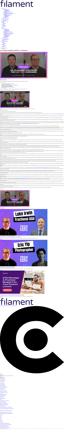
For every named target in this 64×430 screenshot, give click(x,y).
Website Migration (6, 36)
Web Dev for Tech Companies (3, 403)
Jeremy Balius (12, 81)
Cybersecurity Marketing (6, 19)
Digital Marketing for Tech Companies (4, 400)
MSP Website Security (5, 21)
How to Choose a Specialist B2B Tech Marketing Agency (7, 408)
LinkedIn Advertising (2, 388)
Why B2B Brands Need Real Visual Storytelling (7, 267)
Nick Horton (8, 81)
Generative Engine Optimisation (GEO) (9, 13)
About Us (4, 25)
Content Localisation (6, 10)
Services (2, 8)
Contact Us (2, 46)
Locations (1, 419)
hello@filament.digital (2, 380)
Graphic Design (6, 18)
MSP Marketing (5, 20)
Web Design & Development (3, 394)
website (13, 144)
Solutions (2, 38)
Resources (2, 22)
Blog (3, 42)
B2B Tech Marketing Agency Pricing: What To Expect (6, 413)
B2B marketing (11, 86)
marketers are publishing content (17, 151)
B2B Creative (4, 17)
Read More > (1, 239)
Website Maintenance (6, 15)
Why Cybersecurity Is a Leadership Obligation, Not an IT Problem (10, 236)
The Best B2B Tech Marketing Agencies (5, 423)
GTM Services (4, 28)
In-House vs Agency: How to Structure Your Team (6, 410)
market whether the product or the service (26, 123)
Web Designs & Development (7, 34)
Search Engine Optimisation (3, 390)
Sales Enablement (6, 30)
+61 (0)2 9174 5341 (2, 379)
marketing (47, 117)
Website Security (6, 16)
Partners (2, 40)
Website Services (5, 14)
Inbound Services (5, 12)
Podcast (4, 24)
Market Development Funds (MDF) (4, 404)
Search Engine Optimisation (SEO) (8, 32)
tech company (57, 163)
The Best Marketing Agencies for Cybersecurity (5, 424)
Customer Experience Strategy (8, 11)
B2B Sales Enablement (2, 385)
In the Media (4, 26)
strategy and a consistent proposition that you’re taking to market (42, 167)
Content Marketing (6, 9)
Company (2, 44)
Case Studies (4, 23)
